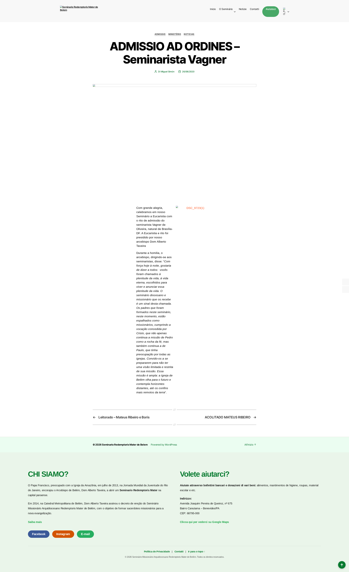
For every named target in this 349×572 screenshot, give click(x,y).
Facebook (38, 534)
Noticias (189, 34)
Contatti (254, 9)
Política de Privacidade (157, 551)
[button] (178, 208)
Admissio (160, 34)
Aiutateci (271, 9)
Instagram (63, 534)
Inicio (213, 9)
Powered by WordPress (164, 444)
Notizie (243, 9)
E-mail (85, 534)
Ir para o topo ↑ (196, 551)
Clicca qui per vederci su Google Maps (204, 521)
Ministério (174, 34)
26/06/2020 (188, 71)
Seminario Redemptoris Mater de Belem (125, 444)
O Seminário (226, 9)
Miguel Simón (167, 71)
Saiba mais (35, 521)
